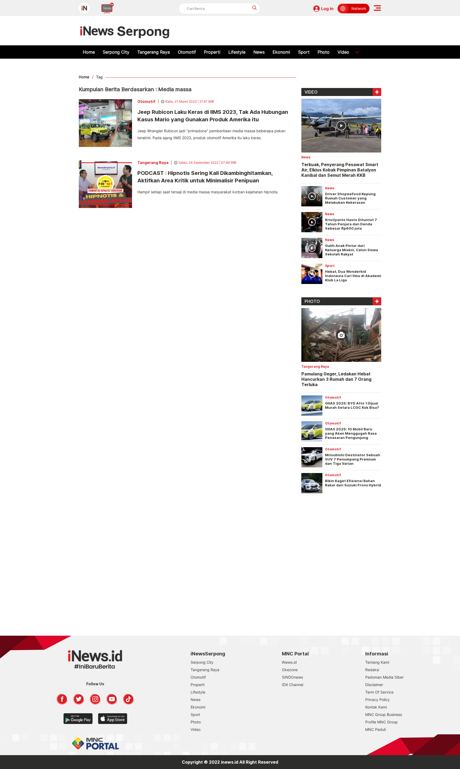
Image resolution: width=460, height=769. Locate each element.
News (259, 52)
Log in (327, 8)
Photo (324, 52)
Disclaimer (374, 684)
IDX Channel (292, 684)
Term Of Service (379, 692)
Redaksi (372, 669)
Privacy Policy (377, 699)
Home (89, 52)
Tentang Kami (377, 662)
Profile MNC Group (381, 722)
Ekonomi (281, 52)
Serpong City (116, 52)
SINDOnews (292, 677)
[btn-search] (254, 7)
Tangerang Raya (153, 52)
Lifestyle (236, 52)
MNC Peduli (375, 729)
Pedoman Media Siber (384, 677)
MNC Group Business (383, 714)
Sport (304, 52)
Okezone (290, 669)
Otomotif (187, 52)
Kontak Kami (376, 707)
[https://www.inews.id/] (124, 31)
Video (343, 52)
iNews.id (289, 662)
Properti (212, 52)
